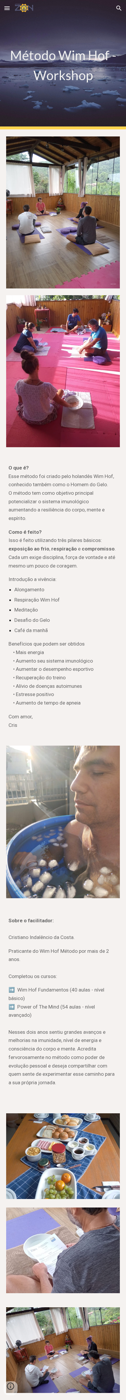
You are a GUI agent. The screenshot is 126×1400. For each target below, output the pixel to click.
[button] (7, 8)
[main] (63, 64)
